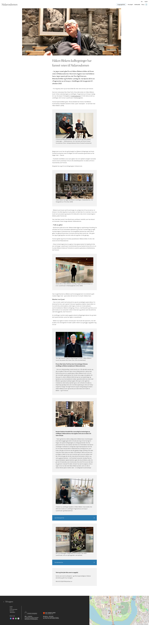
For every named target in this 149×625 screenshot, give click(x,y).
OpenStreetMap (140, 624)
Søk (141, 1)
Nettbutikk (137, 4)
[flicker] (18, 618)
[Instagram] (13, 618)
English (146, 1)
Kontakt (11, 606)
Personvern (12, 610)
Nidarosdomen (9, 4)
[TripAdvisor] (16, 618)
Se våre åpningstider (13, 609)
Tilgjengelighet (12, 612)
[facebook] (11, 618)
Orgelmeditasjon (75, 96)
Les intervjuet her (59, 518)
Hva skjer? (130, 4)
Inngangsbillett (121, 4)
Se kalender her (59, 562)
